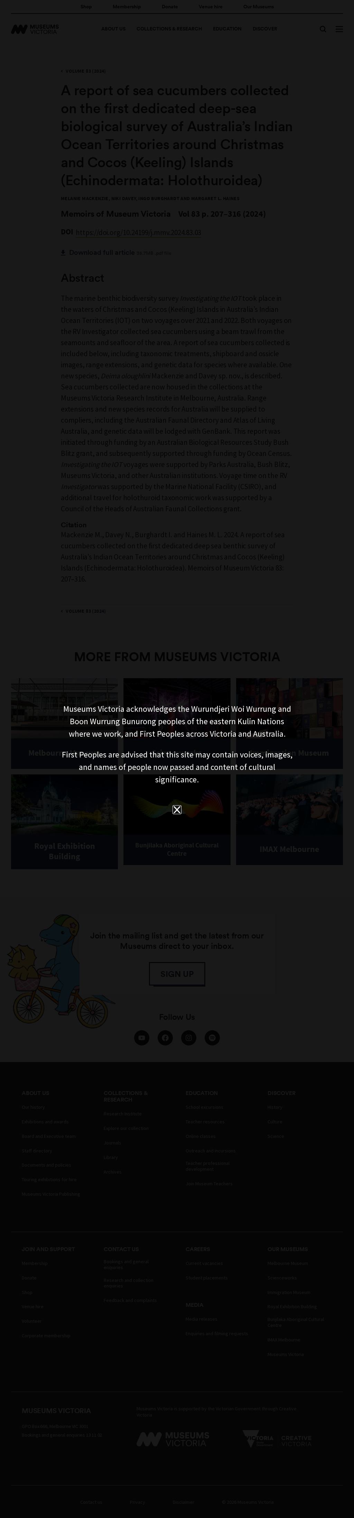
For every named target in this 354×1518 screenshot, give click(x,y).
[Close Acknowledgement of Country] (177, 810)
